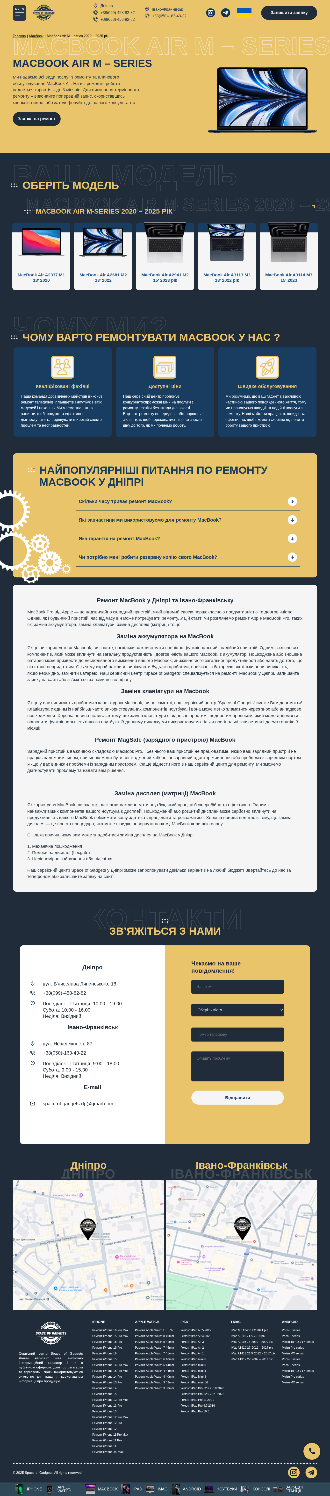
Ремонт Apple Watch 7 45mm (154, 1347)
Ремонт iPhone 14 (104, 1388)
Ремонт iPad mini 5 (193, 1365)
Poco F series (291, 1336)
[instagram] (210, 13)
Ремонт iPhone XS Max (107, 1452)
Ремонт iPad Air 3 (192, 1342)
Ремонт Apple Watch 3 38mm (154, 1388)
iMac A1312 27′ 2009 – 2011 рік (252, 1359)
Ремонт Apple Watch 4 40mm (154, 1376)
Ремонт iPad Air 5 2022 (195, 1330)
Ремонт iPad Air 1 (192, 1353)
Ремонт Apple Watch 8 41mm (154, 1342)
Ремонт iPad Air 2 (192, 1347)
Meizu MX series (293, 1353)
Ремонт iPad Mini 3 (193, 1376)
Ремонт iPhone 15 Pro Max (110, 1336)
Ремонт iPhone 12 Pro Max (110, 1417)
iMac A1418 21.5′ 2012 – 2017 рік (253, 1353)
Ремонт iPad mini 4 (193, 1371)
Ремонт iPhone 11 (104, 1446)
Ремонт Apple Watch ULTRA (154, 1330)
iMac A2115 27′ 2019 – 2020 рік (252, 1342)
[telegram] (225, 13)
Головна (19, 36)
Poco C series (291, 1330)
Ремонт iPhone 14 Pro (107, 1376)
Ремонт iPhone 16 (104, 1353)
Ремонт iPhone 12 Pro (107, 1423)
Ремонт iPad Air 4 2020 (195, 1336)
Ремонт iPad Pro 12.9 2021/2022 (202, 1394)
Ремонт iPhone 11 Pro (107, 1440)
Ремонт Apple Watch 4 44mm (154, 1371)
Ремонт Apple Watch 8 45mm (154, 1336)
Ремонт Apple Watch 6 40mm (154, 1359)
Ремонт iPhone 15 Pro (107, 1347)
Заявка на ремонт (37, 118)
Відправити (237, 1097)
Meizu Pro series (293, 1347)
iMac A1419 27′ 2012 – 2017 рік (252, 1347)
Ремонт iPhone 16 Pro (107, 1342)
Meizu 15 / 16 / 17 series (298, 1342)
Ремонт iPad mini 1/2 (194, 1382)
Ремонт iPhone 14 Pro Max (110, 1365)
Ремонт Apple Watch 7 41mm (154, 1353)
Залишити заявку (289, 12)
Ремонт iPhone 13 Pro (107, 1405)
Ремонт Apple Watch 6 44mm (154, 1365)
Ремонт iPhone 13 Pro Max (110, 1400)
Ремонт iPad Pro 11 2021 (197, 1400)
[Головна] (44, 12)
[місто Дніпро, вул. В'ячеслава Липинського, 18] (88, 1245)
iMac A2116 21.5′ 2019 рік (248, 1336)
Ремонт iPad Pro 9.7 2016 (197, 1405)
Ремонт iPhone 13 (104, 1411)
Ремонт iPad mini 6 (193, 1359)
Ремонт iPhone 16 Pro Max (110, 1330)
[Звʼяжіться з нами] (311, 1451)
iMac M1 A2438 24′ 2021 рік (249, 1330)
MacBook (36, 36)
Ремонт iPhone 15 (104, 1359)
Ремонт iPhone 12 (104, 1429)
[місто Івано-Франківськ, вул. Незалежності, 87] (241, 1245)
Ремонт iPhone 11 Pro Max (110, 1434)
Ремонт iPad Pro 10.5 (194, 1411)
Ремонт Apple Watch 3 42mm (154, 1382)
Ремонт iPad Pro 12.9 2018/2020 (202, 1388)
